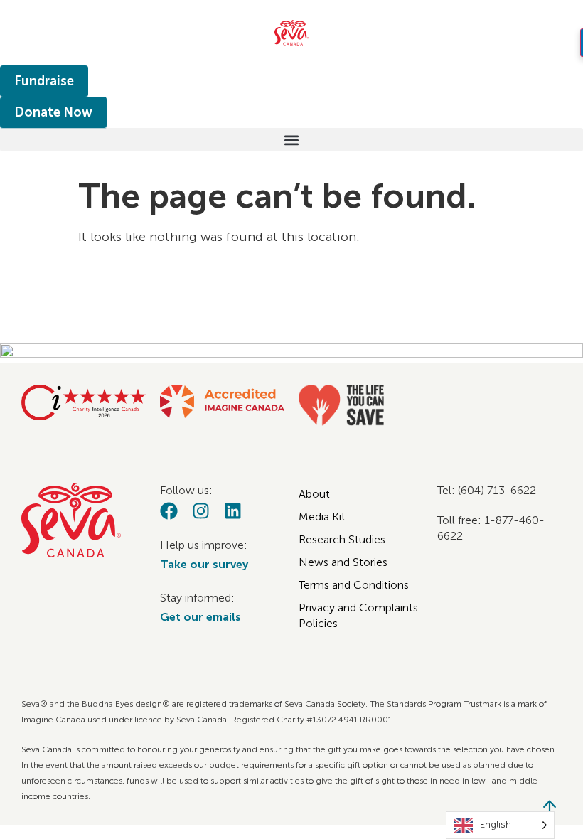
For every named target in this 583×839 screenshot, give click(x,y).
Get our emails (200, 617)
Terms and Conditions (354, 585)
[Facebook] (169, 511)
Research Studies (342, 539)
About (314, 494)
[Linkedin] (233, 511)
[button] (291, 139)
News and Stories (343, 562)
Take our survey (204, 564)
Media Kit (322, 516)
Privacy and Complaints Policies (358, 615)
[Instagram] (201, 511)
